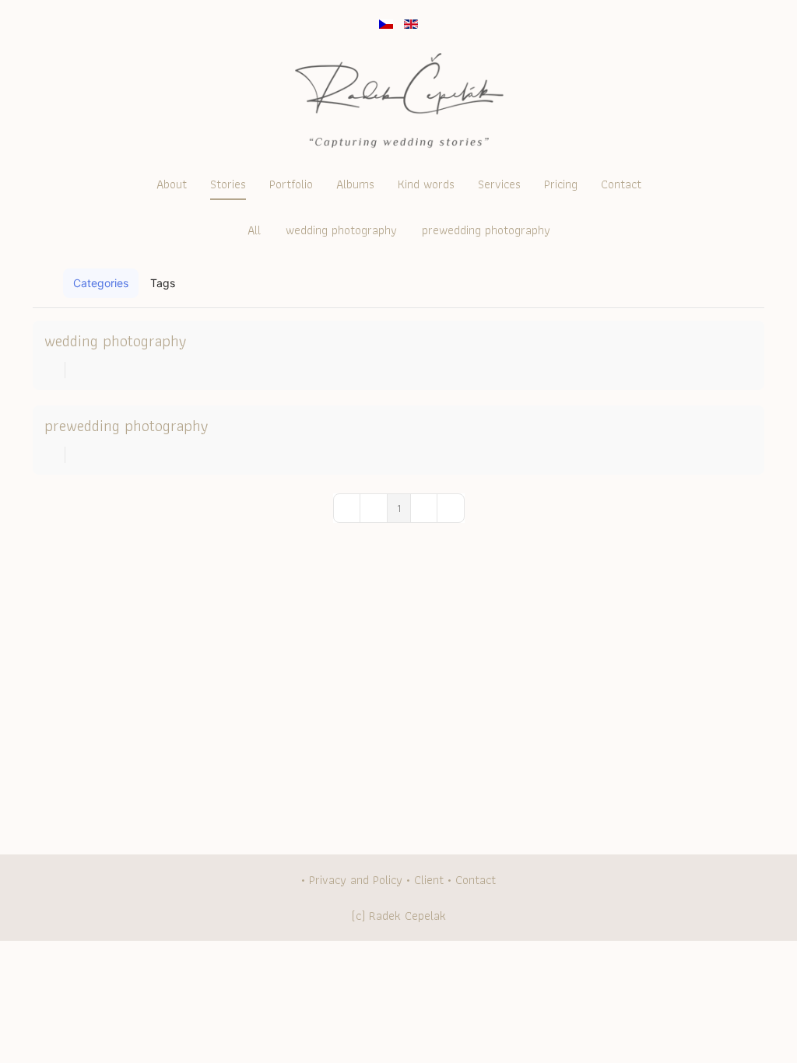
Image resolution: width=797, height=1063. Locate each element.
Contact (475, 879)
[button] (714, 283)
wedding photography (341, 230)
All (254, 230)
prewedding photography (486, 230)
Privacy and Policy (355, 879)
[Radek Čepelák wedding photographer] (398, 103)
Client (429, 879)
